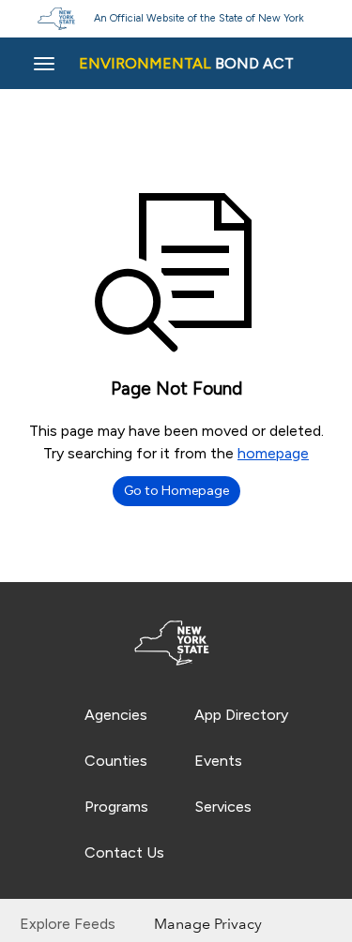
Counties (115, 761)
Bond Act (186, 63)
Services (223, 806)
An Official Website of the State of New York (199, 18)
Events (218, 761)
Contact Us (124, 852)
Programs (116, 806)
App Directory (241, 715)
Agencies (115, 715)
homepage (273, 453)
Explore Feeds (67, 924)
